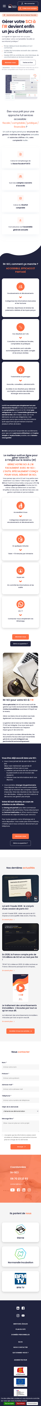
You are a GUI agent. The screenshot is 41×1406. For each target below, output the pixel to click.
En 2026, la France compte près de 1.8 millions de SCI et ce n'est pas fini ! (20, 957)
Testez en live (28, 62)
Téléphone (6, 1096)
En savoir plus (7, 919)
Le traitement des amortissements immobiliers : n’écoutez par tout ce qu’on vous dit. (19, 1008)
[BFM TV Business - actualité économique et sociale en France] (20, 1281)
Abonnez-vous (10, 62)
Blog (20, 1342)
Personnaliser (32, 1403)
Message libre (8, 1119)
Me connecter (29, 4)
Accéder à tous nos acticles (19, 1031)
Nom (4, 1062)
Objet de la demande (10, 1107)
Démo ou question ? (20, 644)
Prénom (5, 1074)
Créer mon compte (29, 8)
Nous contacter (20, 1347)
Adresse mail (7, 1085)
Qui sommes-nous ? (20, 1353)
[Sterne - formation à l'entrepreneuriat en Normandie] (20, 1232)
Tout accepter (9, 1403)
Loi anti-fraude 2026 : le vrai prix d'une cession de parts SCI (18, 907)
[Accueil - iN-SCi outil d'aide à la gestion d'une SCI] (12, 6)
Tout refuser (21, 1403)
